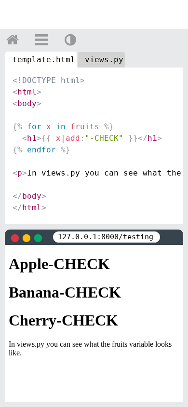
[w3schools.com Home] (12, 39)
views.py (104, 59)
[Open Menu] (41, 39)
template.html (44, 59)
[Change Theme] (70, 39)
